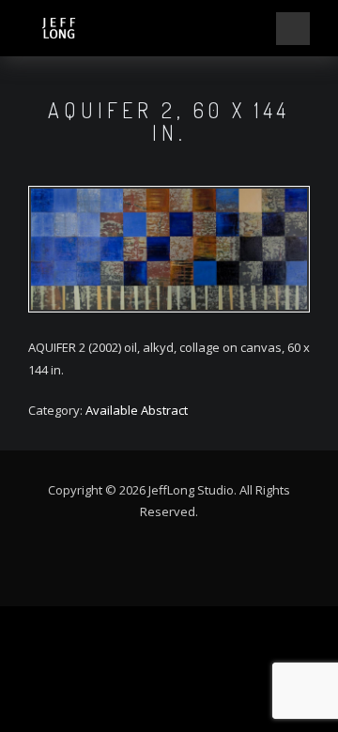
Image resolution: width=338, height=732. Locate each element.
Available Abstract (136, 410)
